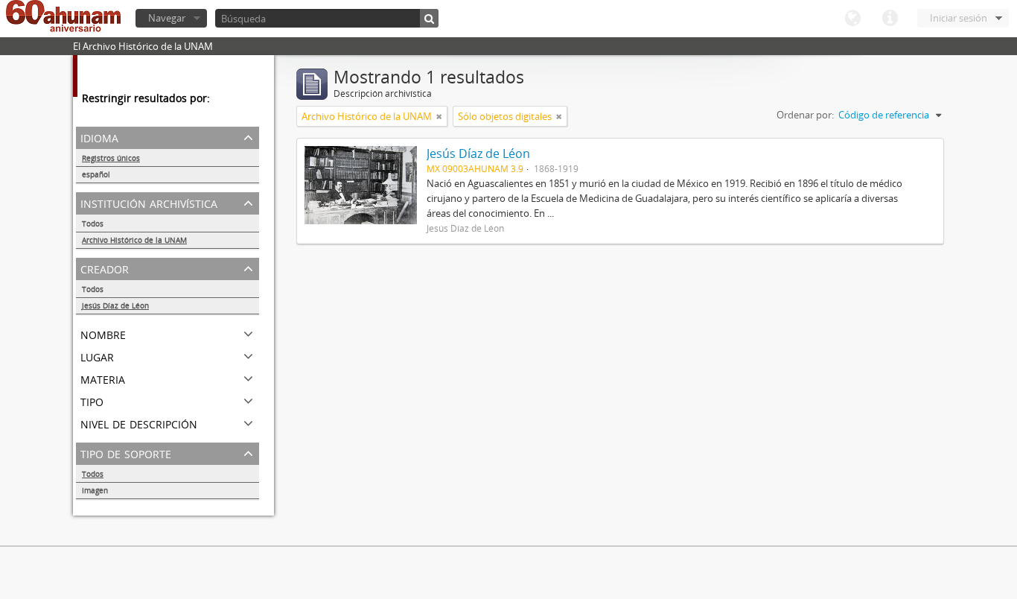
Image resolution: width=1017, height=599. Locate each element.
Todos (92, 223)
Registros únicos (111, 158)
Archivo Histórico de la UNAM (134, 240)
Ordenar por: (805, 114)
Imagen (95, 490)
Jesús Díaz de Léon (115, 305)
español (96, 174)
